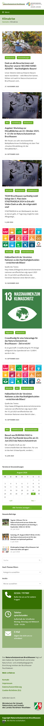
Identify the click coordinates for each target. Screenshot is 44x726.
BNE (7, 123)
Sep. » (33, 501)
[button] (5, 12)
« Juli (10, 501)
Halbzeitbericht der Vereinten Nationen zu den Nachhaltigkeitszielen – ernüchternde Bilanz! (22, 260)
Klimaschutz (10, 58)
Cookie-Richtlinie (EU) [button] (11, 690)
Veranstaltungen (23, 58)
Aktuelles (9, 190)
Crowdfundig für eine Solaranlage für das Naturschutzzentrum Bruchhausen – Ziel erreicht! (21, 341)
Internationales (27, 252)
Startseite (5, 22)
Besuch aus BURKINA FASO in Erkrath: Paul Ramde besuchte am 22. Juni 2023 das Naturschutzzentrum (22, 438)
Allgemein (9, 333)
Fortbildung (16, 123)
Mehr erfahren (8, 673)
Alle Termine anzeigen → (22, 508)
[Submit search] (39, 560)
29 (33, 494)
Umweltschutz (33, 190)
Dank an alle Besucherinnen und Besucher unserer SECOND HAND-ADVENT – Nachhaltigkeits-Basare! (21, 66)
